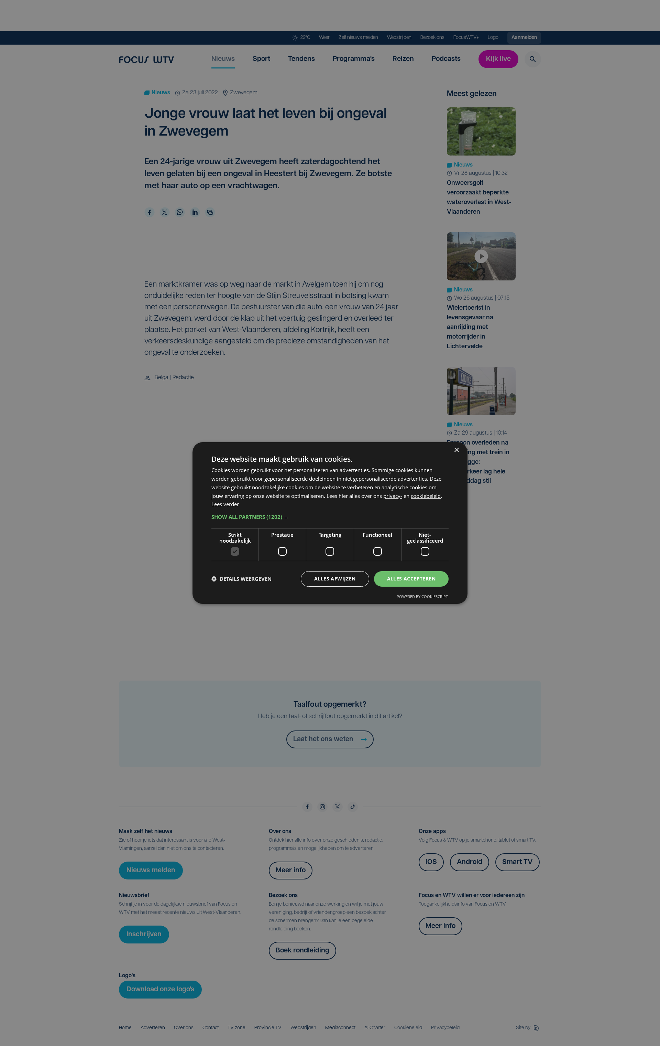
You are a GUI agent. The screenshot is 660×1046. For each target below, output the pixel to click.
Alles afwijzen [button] (335, 578)
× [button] (456, 450)
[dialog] (330, 523)
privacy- (392, 495)
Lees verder (225, 504)
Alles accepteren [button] (411, 578)
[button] (330, 517)
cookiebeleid (426, 495)
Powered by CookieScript (422, 596)
